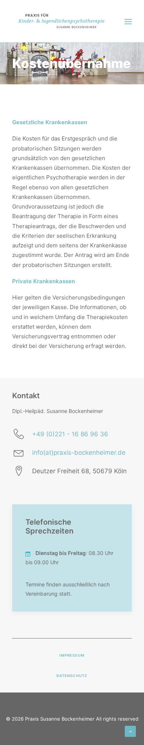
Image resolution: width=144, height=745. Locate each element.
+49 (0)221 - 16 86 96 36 (70, 434)
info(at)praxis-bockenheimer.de (79, 452)
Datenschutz (72, 676)
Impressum (71, 655)
